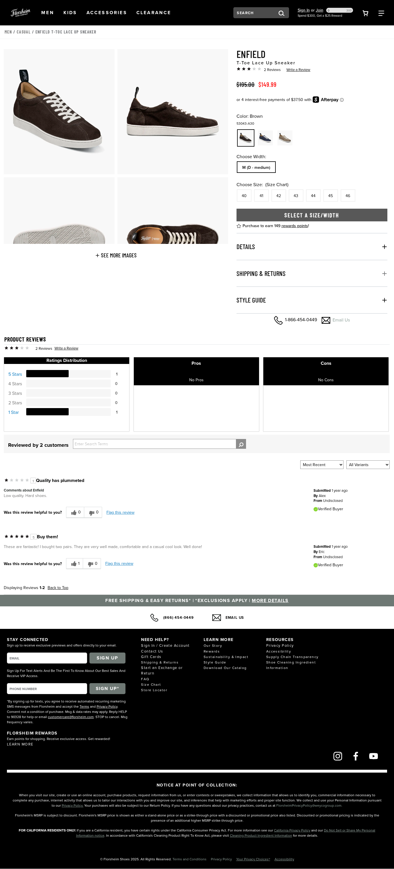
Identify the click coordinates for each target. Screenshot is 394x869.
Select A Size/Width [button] (311, 215)
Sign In (304, 10)
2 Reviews (272, 69)
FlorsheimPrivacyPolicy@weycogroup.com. (309, 805)
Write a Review (298, 69)
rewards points (295, 226)
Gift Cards (151, 656)
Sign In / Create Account (165, 645)
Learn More (20, 744)
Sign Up (107, 658)
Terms (84, 706)
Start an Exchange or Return (162, 670)
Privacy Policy (107, 706)
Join (319, 10)
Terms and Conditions (189, 859)
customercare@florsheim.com (71, 716)
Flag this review (120, 512)
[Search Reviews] (241, 444)
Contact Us (152, 651)
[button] (48, 12)
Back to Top (58, 587)
